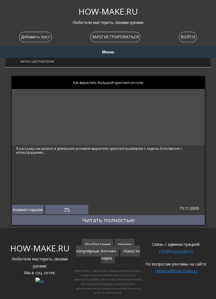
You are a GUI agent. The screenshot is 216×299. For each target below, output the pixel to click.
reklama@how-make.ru (176, 270)
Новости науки (120, 254)
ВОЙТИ (188, 36)
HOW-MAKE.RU (108, 11)
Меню (108, 52)
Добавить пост (35, 36)
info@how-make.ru (176, 251)
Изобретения (98, 244)
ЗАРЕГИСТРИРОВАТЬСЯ (115, 36)
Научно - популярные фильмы (105, 248)
